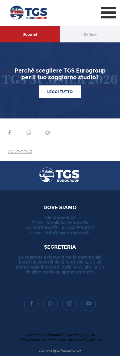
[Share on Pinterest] (47, 132)
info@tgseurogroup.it (68, 233)
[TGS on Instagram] (69, 304)
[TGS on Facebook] (31, 304)
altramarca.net (69, 350)
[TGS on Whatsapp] (50, 304)
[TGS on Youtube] (88, 304)
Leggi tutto (60, 92)
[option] (60, 80)
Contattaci (20, 151)
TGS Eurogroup (23, 3)
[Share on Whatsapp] (28, 132)
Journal (30, 34)
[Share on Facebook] (9, 132)
